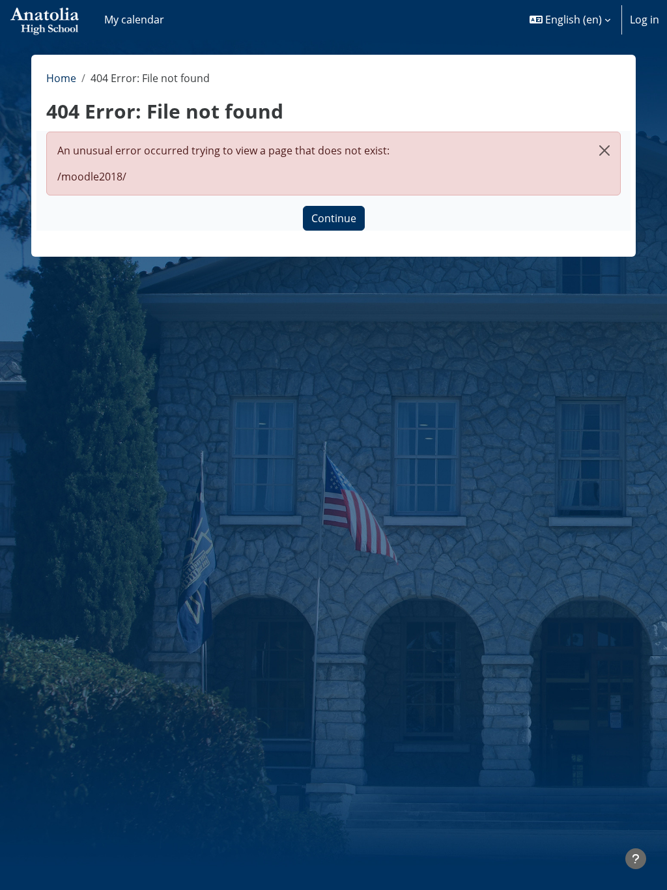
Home (61, 78)
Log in (644, 19)
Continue (333, 218)
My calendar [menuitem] (134, 19)
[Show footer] (635, 858)
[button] (570, 19)
